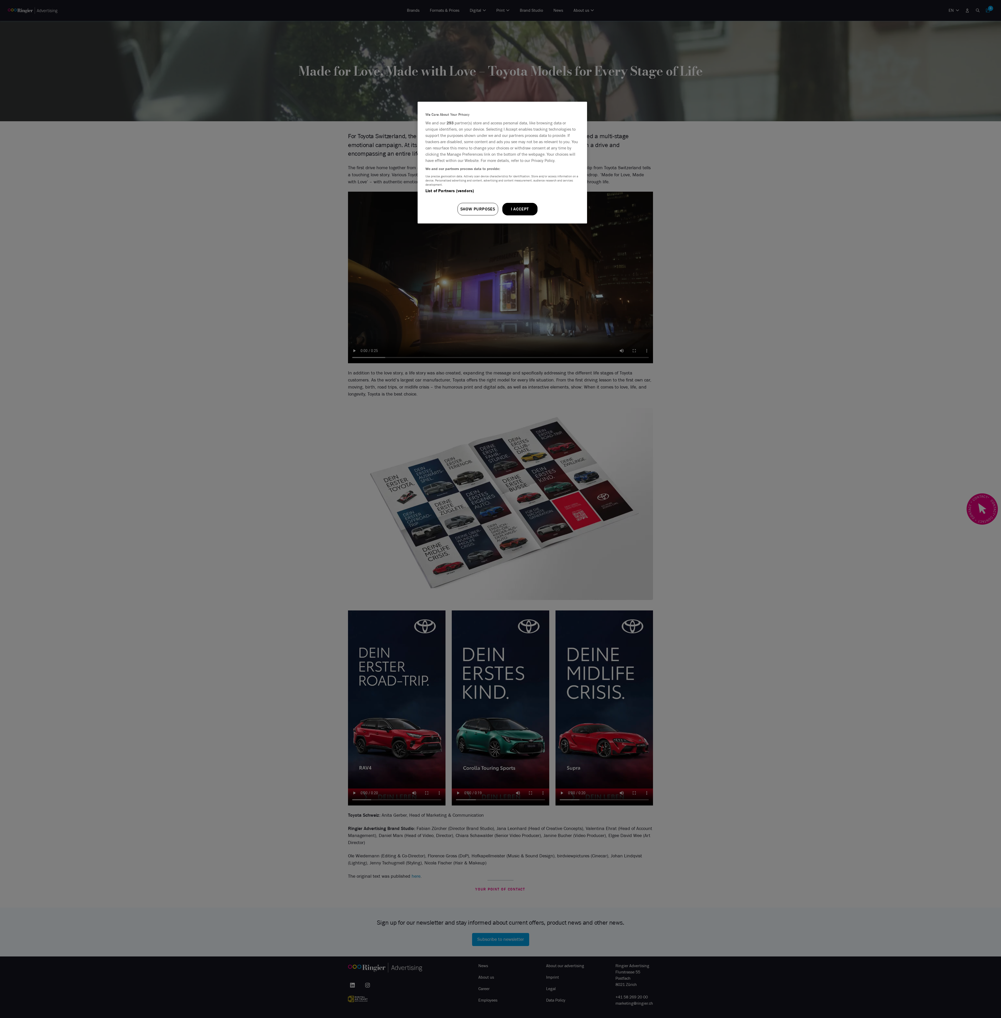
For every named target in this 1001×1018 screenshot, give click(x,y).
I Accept (520, 209)
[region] (502, 162)
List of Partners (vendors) (449, 190)
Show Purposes (477, 209)
